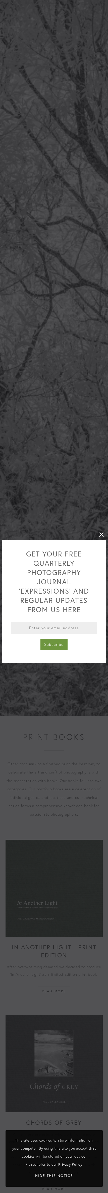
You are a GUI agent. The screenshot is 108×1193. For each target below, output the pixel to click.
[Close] (101, 534)
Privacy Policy (70, 1164)
